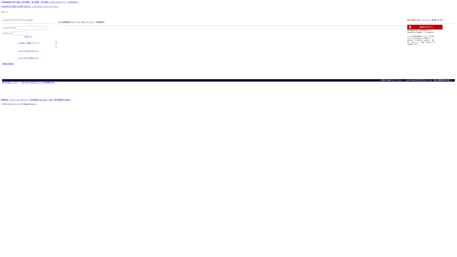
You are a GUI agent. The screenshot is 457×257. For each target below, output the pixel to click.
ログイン (28, 36)
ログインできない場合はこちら (28, 58)
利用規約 (5, 100)
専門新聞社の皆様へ (63, 100)
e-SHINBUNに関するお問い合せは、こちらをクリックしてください (30, 6)
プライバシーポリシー (19, 100)
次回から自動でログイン (29, 43)
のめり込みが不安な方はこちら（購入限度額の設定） (38, 82)
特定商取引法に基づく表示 (41, 100)
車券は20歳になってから (10, 82)
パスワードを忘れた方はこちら (28, 51)
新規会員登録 (8, 64)
